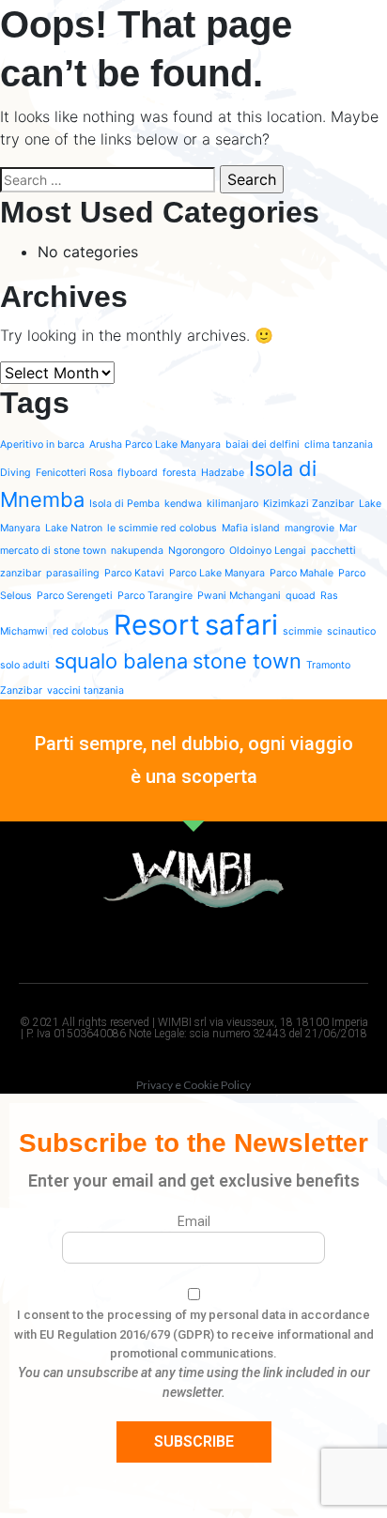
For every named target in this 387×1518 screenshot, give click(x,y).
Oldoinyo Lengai (267, 550)
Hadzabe (222, 473)
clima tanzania (338, 444)
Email (194, 1221)
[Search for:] (107, 179)
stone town (247, 661)
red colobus (81, 631)
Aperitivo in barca (42, 444)
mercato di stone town (53, 550)
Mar (348, 528)
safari (241, 624)
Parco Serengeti (75, 596)
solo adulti (25, 665)
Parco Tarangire (155, 596)
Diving (15, 473)
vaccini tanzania (85, 690)
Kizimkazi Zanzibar (308, 504)
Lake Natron (73, 528)
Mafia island (251, 528)
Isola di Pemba (124, 504)
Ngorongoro (196, 550)
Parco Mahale (301, 573)
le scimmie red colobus (162, 528)
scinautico (351, 631)
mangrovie (309, 528)
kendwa (183, 504)
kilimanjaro (232, 504)
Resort (157, 624)
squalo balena (121, 661)
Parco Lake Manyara (217, 573)
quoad (301, 596)
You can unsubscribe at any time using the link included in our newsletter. (194, 1382)
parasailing (73, 573)
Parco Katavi (134, 573)
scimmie (302, 631)
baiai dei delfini (262, 444)
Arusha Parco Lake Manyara (155, 444)
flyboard (137, 473)
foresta (179, 473)
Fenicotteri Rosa (74, 473)
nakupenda (137, 550)
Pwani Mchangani (239, 596)
